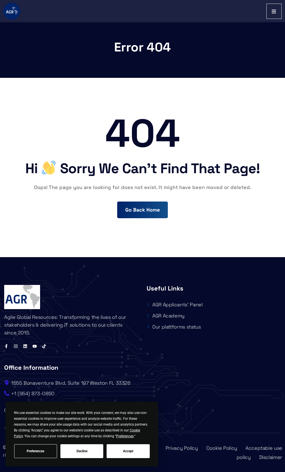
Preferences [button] (125, 436)
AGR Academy (168, 315)
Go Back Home (142, 210)
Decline (82, 451)
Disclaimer (270, 457)
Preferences (35, 451)
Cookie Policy (221, 448)
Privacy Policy (182, 448)
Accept (128, 451)
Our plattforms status (176, 327)
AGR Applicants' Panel (177, 304)
